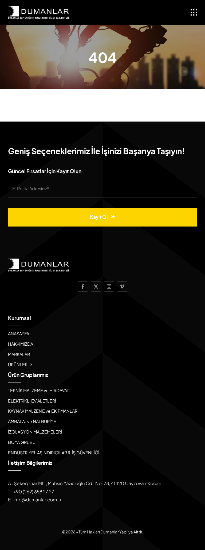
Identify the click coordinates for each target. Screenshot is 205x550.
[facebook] (83, 286)
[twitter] (96, 286)
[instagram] (109, 286)
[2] (38, 8)
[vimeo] (122, 286)
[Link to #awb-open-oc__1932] (194, 12)
